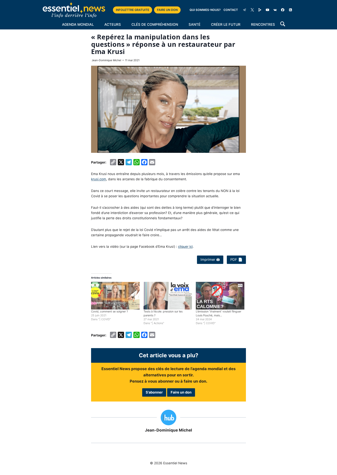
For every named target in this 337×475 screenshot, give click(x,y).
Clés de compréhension (154, 24)
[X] (252, 10)
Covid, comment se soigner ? (109, 311)
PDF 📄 (236, 259)
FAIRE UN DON (167, 10)
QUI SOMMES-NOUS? (205, 10)
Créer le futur (225, 24)
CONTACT (230, 10)
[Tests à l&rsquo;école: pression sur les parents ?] (168, 296)
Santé (194, 24)
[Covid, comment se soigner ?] (115, 296)
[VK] (275, 10)
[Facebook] (282, 10)
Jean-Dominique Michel (106, 60)
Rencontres (263, 24)
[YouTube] (267, 10)
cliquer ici (185, 247)
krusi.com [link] (98, 179)
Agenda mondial (78, 24)
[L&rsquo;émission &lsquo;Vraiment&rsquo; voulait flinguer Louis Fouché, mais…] (220, 296)
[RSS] (290, 10)
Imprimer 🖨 (210, 259)
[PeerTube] (260, 10)
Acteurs (112, 24)
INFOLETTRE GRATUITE (132, 10)
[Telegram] (244, 10)
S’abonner (154, 392)
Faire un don (181, 392)
